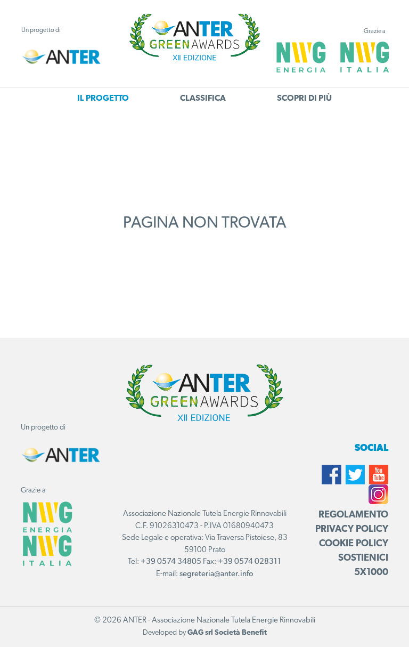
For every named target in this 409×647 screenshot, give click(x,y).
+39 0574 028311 (249, 562)
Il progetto (103, 98)
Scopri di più (304, 98)
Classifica (203, 98)
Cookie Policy (353, 544)
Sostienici (363, 558)
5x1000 (371, 573)
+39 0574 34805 (171, 562)
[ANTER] (61, 57)
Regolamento (353, 515)
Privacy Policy (351, 530)
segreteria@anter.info (216, 574)
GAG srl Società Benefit (227, 633)
